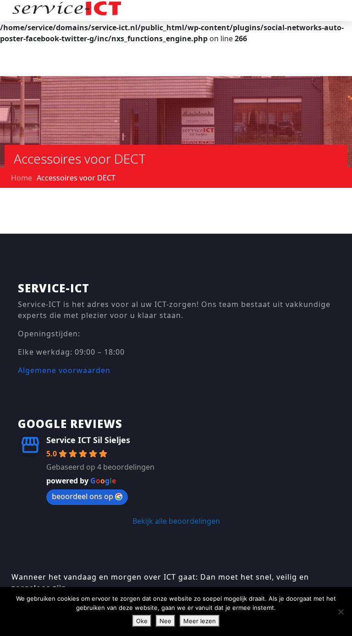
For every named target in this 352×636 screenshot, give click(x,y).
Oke (142, 621)
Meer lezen (199, 621)
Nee (165, 621)
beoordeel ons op (82, 496)
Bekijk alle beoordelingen (176, 521)
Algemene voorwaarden (64, 370)
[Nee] (340, 611)
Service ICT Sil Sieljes (88, 439)
